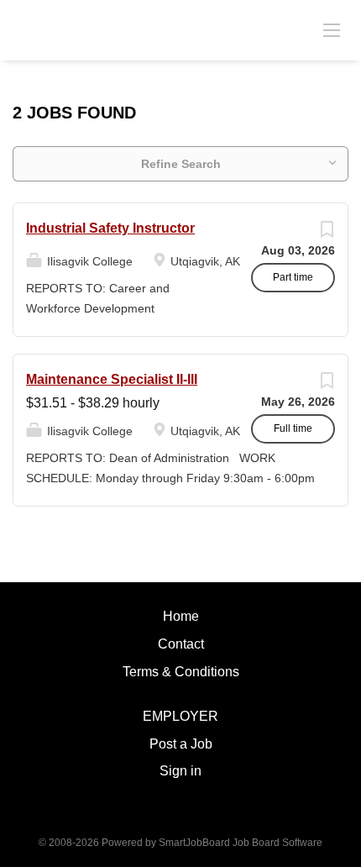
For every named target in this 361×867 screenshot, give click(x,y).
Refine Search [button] (181, 164)
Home (181, 616)
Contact (181, 644)
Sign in (180, 771)
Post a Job (180, 744)
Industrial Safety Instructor (110, 228)
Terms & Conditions (181, 672)
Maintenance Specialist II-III (111, 379)
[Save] (326, 233)
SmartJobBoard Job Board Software (240, 843)
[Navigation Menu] (331, 29)
